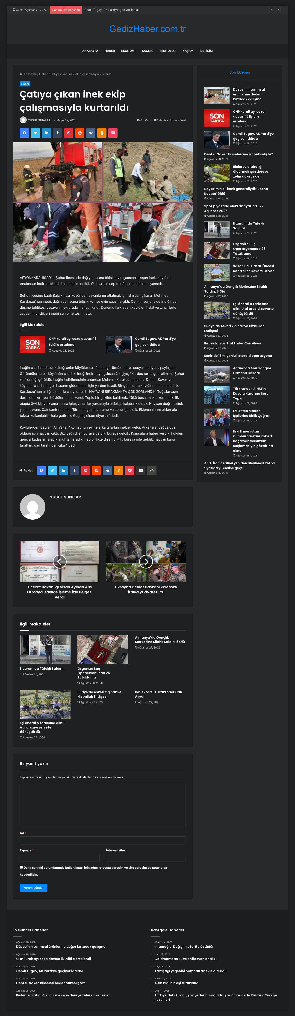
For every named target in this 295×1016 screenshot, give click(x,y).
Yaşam (188, 51)
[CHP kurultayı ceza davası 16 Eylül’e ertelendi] (32, 344)
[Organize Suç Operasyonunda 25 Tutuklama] (102, 649)
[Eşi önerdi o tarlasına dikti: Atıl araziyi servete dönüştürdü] (45, 704)
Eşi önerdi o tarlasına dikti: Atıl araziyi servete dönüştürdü (42, 727)
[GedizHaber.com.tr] (147, 29)
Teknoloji (167, 51)
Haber (110, 51)
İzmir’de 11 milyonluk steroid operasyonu (238, 355)
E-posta (27, 850)
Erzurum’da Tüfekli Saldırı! (41, 668)
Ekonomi (128, 51)
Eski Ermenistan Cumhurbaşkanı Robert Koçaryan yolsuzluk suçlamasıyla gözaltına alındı (253, 441)
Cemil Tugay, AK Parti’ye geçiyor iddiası (112, 10)
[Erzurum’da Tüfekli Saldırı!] (45, 649)
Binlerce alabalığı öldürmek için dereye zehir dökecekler (250, 171)
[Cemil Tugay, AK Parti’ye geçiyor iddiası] (119, 344)
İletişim (206, 51)
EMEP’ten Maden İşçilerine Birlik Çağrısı (251, 413)
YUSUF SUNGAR (39, 120)
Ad (23, 833)
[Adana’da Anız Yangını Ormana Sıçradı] (217, 374)
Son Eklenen (240, 72)
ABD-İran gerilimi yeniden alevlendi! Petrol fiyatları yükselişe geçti (239, 465)
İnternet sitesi (116, 850)
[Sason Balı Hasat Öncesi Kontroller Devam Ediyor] (217, 272)
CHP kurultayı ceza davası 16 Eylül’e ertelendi (249, 116)
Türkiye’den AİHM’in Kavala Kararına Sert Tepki (250, 393)
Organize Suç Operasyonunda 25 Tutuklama (93, 673)
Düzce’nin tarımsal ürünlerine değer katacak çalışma (249, 94)
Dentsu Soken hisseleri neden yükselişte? (238, 154)
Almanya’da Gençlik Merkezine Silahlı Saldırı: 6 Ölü (160, 639)
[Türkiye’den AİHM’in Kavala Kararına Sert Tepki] (217, 395)
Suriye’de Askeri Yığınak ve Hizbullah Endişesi (99, 694)
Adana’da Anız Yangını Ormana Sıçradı (252, 370)
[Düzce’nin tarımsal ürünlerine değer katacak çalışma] (217, 95)
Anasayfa (90, 51)
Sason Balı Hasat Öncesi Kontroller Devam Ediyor (253, 268)
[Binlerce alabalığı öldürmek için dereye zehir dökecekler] (217, 173)
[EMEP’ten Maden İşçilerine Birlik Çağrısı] (217, 417)
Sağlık (147, 51)
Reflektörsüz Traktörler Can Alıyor (158, 694)
